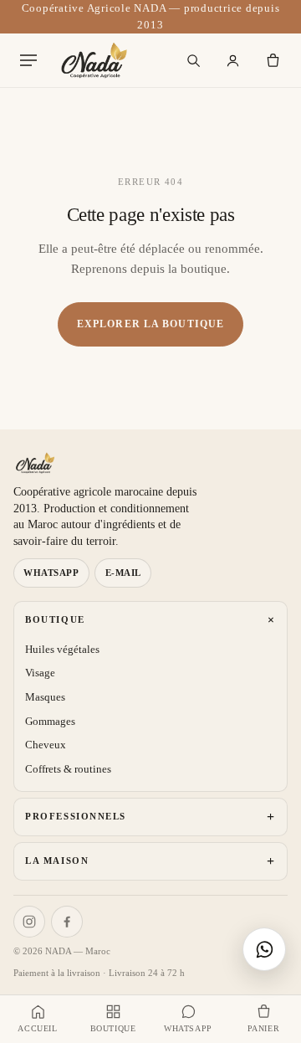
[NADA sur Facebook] (67, 922)
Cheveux (45, 744)
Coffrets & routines (68, 769)
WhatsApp (51, 573)
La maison (150, 861)
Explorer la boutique (150, 324)
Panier (263, 1028)
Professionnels (150, 816)
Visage (40, 672)
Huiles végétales (62, 649)
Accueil (37, 1028)
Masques (45, 697)
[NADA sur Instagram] (29, 922)
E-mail (123, 573)
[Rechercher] (194, 60)
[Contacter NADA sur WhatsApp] (264, 949)
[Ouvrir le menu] (28, 60)
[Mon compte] (233, 60)
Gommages (50, 721)
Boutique (152, 620)
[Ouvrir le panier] (272, 60)
